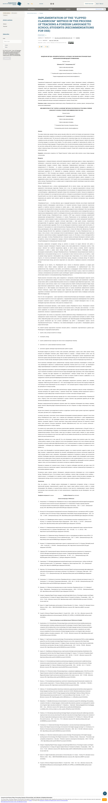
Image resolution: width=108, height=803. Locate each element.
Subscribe (7, 58)
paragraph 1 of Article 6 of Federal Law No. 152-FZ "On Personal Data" (54, 800)
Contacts (68, 9)
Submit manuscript (89, 3)
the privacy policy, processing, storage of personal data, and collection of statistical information (12, 51)
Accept (104, 799)
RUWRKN (78, 37)
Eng (32, 3)
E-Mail (4, 38)
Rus (28, 3)
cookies (30, 800)
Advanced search (99, 9)
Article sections (6, 13)
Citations (5, 15)
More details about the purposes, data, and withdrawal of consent (14, 801)
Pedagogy (41, 13)
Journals (41, 3)
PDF (41, 46)
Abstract (4, 23)
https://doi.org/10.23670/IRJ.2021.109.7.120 (63, 37)
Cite (47, 46)
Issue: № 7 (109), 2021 (53, 40)
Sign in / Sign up (99, 3)
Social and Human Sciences (32, 13)
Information (14, 13)
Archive (50, 9)
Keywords (5, 26)
